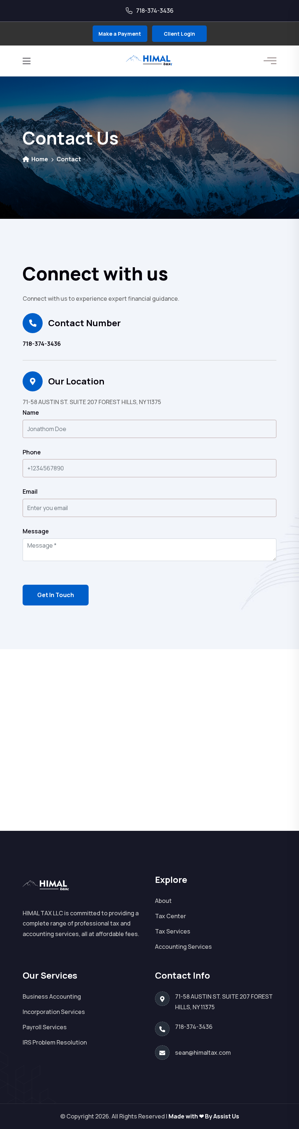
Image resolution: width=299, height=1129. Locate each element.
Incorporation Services (54, 1012)
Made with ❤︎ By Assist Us (203, 1116)
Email (30, 491)
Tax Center (170, 916)
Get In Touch (55, 595)
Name (31, 412)
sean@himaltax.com (203, 1053)
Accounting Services (183, 947)
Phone (32, 452)
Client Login (179, 33)
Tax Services (172, 931)
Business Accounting (52, 996)
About (163, 901)
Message (36, 531)
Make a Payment (119, 33)
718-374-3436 (42, 344)
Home (39, 159)
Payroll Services (45, 1027)
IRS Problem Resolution (55, 1042)
